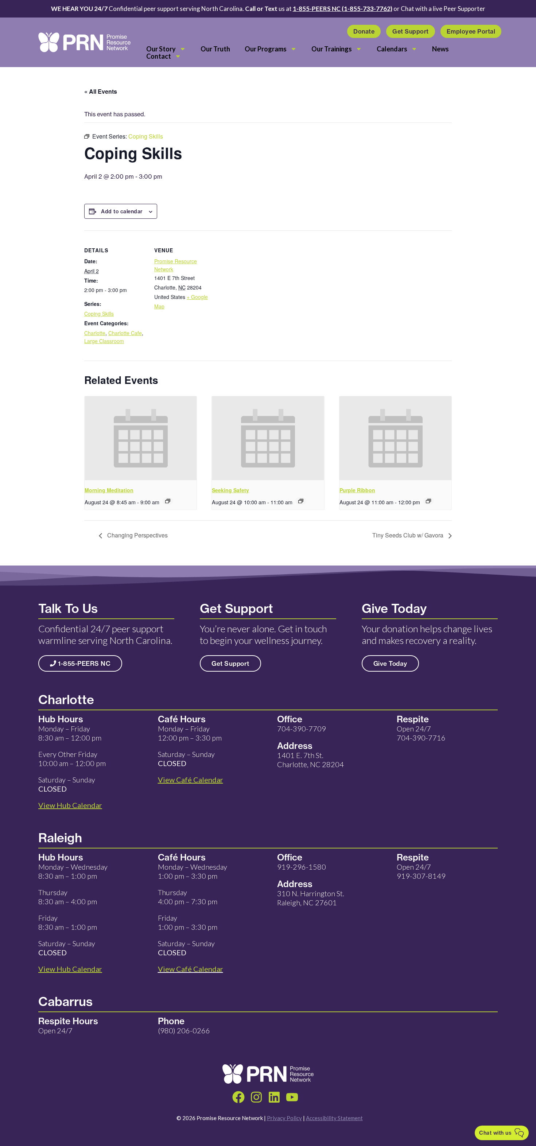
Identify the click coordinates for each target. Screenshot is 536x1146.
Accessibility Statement (334, 1118)
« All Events (100, 91)
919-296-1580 (301, 866)
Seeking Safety (230, 490)
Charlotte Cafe (125, 333)
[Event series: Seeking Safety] (300, 501)
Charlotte (94, 333)
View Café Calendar (190, 968)
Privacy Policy (284, 1118)
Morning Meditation (109, 490)
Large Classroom (104, 341)
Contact (158, 56)
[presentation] (141, 438)
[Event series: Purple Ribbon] (428, 501)
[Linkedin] (274, 1097)
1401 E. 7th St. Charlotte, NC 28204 (310, 760)
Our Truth (215, 49)
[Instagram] (256, 1097)
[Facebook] (238, 1097)
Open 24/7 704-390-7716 (421, 733)
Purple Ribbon (357, 490)
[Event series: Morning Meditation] (167, 501)
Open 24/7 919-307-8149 (421, 871)
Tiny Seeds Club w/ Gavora (408, 535)
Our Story (161, 49)
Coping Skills (99, 313)
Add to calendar (122, 211)
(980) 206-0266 (184, 1030)
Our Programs (266, 49)
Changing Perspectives (137, 535)
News (440, 49)
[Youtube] (292, 1097)
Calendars (392, 49)
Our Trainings (331, 49)
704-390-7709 (301, 728)
